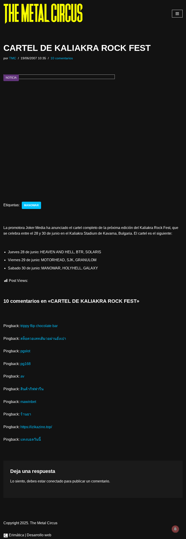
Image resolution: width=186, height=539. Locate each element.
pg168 (25, 364)
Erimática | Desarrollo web (29, 535)
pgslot (25, 351)
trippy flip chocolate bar (39, 326)
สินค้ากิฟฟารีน (32, 389)
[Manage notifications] (175, 529)
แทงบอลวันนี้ (30, 439)
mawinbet (28, 402)
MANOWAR (31, 205)
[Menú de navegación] (177, 13)
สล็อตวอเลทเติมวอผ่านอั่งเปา (43, 338)
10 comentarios (62, 58)
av (22, 376)
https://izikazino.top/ (36, 427)
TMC (12, 58)
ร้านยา (25, 414)
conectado (54, 481)
